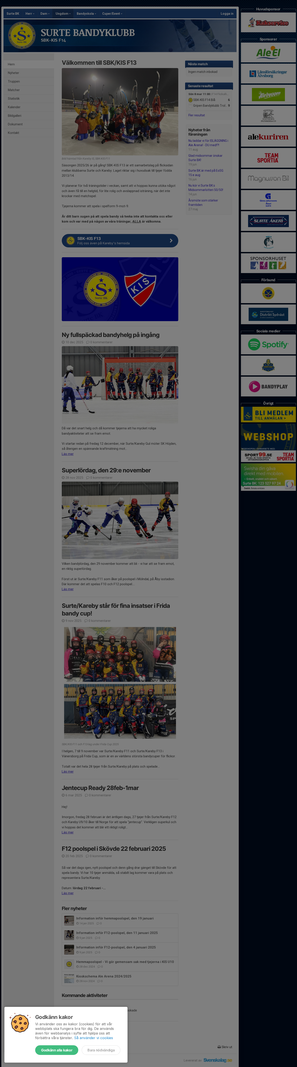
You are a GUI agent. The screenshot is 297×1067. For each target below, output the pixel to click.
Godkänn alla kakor (56, 1050)
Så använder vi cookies (93, 1038)
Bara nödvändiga (101, 1050)
